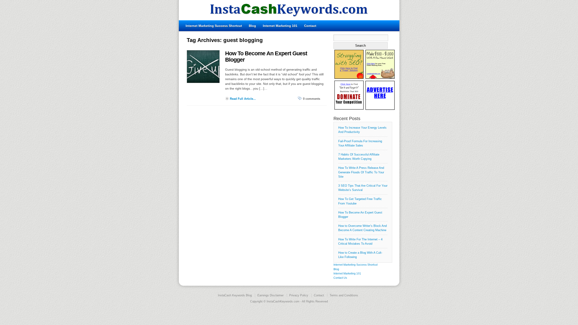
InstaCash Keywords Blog (235, 295)
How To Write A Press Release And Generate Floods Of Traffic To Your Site (361, 172)
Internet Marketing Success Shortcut (214, 26)
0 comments (311, 98)
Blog (252, 26)
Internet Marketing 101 (280, 26)
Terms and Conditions (344, 295)
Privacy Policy (298, 295)
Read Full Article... (243, 98)
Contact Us (340, 277)
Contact (310, 26)
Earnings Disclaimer (270, 295)
